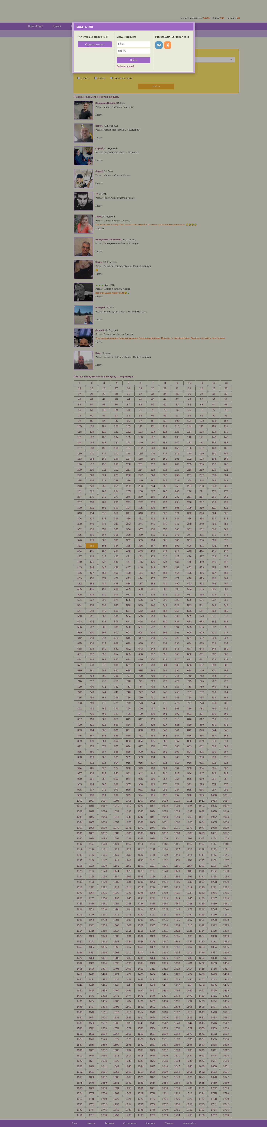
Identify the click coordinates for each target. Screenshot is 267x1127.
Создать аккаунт (94, 44)
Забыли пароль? (125, 66)
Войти (133, 60)
